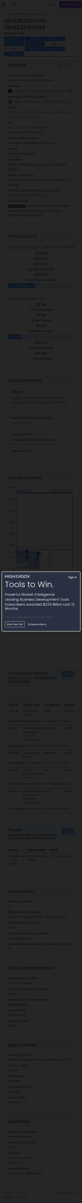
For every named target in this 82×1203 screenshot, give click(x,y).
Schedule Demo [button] (37, 624)
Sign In (72, 577)
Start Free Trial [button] (15, 624)
